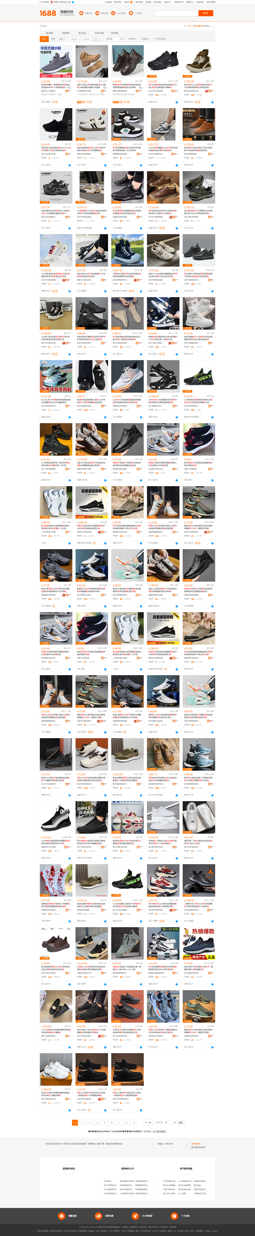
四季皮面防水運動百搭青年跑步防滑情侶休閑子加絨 (91, 338)
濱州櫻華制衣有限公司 (85, 91)
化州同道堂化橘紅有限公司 (173, 1181)
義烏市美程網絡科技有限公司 (85, 154)
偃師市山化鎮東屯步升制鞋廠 (49, 91)
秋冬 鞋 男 (169, 1144)
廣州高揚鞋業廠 (190, 154)
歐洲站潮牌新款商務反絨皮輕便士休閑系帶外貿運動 (91, 905)
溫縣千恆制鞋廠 (190, 469)
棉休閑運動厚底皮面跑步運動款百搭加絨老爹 (127, 212)
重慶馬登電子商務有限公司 (85, 469)
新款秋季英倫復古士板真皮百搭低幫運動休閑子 (162, 779)
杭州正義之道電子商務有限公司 (156, 343)
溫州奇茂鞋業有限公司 (156, 910)
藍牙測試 (197, 1185)
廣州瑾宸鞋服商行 (120, 784)
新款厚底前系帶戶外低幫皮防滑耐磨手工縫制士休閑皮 (162, 212)
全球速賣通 (82, 1231)
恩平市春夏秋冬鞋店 (112, 1185)
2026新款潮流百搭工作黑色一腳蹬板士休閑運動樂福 (127, 1094)
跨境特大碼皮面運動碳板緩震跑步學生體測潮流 (127, 590)
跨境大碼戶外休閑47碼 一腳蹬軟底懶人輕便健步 (198, 968)
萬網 (170, 1231)
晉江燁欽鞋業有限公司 (85, 784)
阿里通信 (162, 1231)
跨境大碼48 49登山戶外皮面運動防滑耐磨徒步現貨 (91, 1031)
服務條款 (134, 1227)
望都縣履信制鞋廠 (120, 154)
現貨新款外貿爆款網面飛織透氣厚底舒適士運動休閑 (55, 1094)
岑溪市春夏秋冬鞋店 (112, 1194)
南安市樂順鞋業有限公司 (121, 595)
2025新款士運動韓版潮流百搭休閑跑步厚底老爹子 (162, 1031)
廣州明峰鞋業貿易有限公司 (49, 1099)
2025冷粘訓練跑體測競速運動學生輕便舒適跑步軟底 (127, 401)
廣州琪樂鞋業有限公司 (121, 280)
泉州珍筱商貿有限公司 (49, 406)
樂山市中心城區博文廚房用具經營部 (177, 1194)
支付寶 (180, 1231)
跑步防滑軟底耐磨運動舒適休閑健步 (198, 464)
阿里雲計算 (145, 1231)
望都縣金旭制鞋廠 (120, 217)
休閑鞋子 (52, 95)
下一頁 (148, 1123)
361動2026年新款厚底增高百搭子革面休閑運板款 (91, 212)
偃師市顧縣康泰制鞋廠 (121, 91)
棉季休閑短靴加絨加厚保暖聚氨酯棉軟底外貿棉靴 (127, 86)
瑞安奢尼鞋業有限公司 (192, 1036)
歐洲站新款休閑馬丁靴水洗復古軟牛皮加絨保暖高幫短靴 (198, 149)
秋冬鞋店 (107, 1181)
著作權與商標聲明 (113, 1227)
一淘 (109, 1231)
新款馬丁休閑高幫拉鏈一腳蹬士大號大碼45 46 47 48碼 (127, 968)
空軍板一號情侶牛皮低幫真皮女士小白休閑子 (162, 842)
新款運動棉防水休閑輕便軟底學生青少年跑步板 (162, 968)
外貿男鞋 (131, 95)
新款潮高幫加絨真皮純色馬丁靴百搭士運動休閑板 (127, 338)
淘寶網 (91, 1231)
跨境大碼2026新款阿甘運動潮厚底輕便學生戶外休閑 (55, 590)
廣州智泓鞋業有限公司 (192, 91)
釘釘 (192, 1231)
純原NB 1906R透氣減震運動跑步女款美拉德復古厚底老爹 (162, 275)
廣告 (69, 88)
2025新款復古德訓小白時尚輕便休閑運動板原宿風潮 (162, 527)
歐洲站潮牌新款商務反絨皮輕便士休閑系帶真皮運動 (127, 779)
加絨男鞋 (123, 95)
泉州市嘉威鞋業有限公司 (192, 343)
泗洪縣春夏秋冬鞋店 (128, 1185)
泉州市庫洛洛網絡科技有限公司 (85, 217)
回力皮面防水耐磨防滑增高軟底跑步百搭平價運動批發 (91, 842)
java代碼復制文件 (185, 1181)
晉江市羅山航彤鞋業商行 (121, 847)
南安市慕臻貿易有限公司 (85, 343)
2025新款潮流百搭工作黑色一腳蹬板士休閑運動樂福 (91, 1094)
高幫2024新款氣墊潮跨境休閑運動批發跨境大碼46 (91, 590)
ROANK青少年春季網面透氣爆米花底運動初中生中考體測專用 (56, 401)
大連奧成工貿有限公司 (202, 1194)
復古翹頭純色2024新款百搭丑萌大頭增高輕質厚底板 (55, 968)
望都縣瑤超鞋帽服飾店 (121, 469)
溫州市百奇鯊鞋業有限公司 (49, 973)
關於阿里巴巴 (153, 1227)
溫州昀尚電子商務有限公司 (49, 154)
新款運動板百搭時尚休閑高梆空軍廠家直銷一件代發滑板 (127, 149)
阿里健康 (199, 1231)
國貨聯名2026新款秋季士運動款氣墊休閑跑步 (127, 842)
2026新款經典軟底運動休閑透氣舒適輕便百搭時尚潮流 (91, 779)
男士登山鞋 (90, 95)
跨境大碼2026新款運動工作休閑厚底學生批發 (91, 275)
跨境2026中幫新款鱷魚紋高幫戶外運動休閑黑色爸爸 (55, 779)
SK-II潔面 (182, 1194)
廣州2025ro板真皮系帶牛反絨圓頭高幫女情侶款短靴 (198, 86)
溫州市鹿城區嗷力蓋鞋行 (192, 280)
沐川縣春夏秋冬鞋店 (112, 1189)
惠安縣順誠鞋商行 (120, 973)
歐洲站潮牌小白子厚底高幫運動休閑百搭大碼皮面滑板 (198, 338)
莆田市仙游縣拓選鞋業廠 (85, 532)
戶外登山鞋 (81, 95)
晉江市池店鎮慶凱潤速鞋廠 (121, 910)
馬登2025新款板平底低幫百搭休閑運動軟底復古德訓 (91, 464)
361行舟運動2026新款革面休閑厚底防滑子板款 (163, 149)
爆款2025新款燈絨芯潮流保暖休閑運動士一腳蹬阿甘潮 (198, 527)
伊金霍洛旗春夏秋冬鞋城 (145, 1189)
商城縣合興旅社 (200, 1181)
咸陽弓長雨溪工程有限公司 (204, 1189)
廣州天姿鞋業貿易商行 (49, 1036)
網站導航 (172, 1227)
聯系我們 (164, 1227)
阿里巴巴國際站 (55, 1231)
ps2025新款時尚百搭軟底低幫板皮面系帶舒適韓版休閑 (91, 968)
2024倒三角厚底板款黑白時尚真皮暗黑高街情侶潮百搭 (55, 338)
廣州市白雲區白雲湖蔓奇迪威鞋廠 (49, 343)
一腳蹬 (59, 95)
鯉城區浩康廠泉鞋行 (156, 973)
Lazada (214, 1231)
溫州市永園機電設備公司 (188, 1185)
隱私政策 (142, 1227)
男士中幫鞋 (100, 95)
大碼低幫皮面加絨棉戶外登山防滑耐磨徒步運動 (162, 86)
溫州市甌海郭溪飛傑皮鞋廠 (121, 343)
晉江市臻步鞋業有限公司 (85, 1036)
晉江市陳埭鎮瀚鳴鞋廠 (49, 469)
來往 (186, 1231)
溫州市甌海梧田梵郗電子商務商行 (192, 217)
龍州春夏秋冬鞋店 (127, 1181)
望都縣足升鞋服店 (155, 1036)
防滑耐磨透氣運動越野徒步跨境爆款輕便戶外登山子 (127, 527)
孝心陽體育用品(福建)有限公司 (156, 406)
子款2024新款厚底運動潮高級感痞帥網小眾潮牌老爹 (162, 905)
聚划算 (103, 1231)
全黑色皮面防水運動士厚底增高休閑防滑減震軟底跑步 (127, 1031)
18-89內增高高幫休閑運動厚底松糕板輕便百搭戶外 (55, 842)
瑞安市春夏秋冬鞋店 (143, 1194)
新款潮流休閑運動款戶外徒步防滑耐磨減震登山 (91, 527)
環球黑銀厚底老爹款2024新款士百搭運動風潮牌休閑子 (55, 212)
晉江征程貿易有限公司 (121, 1036)
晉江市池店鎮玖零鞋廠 (49, 784)
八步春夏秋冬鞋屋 (127, 1194)
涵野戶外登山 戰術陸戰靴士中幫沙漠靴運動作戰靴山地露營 (91, 86)
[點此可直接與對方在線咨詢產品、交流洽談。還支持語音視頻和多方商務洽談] (177, 102)
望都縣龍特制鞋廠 (48, 595)
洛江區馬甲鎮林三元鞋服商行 (192, 406)
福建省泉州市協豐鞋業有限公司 (49, 847)
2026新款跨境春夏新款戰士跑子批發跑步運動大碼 (198, 401)
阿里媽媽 (130, 1231)
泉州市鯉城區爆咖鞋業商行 (156, 280)
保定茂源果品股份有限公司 (189, 1189)
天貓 (97, 1231)
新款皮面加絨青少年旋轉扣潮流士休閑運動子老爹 (198, 779)
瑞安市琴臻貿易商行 (121, 1099)
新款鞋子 (44, 95)
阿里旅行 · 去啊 (119, 1231)
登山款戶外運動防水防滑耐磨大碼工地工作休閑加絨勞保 (198, 212)
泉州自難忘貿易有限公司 (85, 595)
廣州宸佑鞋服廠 (83, 910)
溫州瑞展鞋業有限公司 (192, 910)
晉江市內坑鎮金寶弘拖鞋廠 (156, 91)
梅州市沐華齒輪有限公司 (172, 1185)
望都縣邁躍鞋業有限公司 (156, 532)
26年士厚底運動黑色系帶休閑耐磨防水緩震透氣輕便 (162, 401)
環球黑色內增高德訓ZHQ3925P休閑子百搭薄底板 (56, 149)
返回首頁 (147, 1132)
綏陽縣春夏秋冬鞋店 (143, 1185)
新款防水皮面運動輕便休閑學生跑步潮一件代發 (55, 527)
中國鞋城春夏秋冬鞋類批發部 (146, 1181)
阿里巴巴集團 (42, 1231)
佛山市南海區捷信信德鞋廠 (192, 847)
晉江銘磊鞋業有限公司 (192, 973)
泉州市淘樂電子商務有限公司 (156, 154)
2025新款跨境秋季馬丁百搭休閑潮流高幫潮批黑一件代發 (55, 464)
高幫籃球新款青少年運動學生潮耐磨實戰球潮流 (55, 905)
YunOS (154, 1231)
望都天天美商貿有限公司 (85, 280)
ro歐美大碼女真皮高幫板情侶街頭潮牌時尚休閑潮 (127, 275)
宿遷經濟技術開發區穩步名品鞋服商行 (49, 910)
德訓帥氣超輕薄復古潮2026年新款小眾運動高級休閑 (91, 401)
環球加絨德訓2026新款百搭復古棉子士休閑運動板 (91, 149)
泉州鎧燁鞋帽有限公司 (192, 784)
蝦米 (137, 1231)
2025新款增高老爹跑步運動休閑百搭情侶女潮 (55, 275)
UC (174, 1231)
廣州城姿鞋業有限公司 (85, 406)
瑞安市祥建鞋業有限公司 (192, 532)
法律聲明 (125, 1227)
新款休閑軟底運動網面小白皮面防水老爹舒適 (162, 464)
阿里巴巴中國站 (70, 1231)
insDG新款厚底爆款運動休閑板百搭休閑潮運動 (56, 1031)
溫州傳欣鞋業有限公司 (156, 784)
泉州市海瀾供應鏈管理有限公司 (156, 217)
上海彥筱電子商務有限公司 (49, 532)
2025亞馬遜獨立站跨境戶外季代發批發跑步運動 (127, 905)
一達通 (207, 1231)
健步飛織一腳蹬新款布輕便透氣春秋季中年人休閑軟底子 (55, 86)
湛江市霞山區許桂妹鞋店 (85, 847)
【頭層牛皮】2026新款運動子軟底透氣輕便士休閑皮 (198, 905)
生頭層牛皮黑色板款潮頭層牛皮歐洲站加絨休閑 (198, 275)
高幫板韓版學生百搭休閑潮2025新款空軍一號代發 (163, 338)
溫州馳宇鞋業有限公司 (156, 847)
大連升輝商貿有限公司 (171, 1189)
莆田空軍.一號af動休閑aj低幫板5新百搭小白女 (198, 842)
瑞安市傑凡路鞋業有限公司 (85, 1099)
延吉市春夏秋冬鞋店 (128, 1189)
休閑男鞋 (116, 95)
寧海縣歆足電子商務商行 (156, 469)
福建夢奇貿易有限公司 (121, 532)
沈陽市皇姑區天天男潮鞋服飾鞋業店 (85, 973)
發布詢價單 (195, 1144)
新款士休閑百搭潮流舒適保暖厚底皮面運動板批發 (127, 464)
